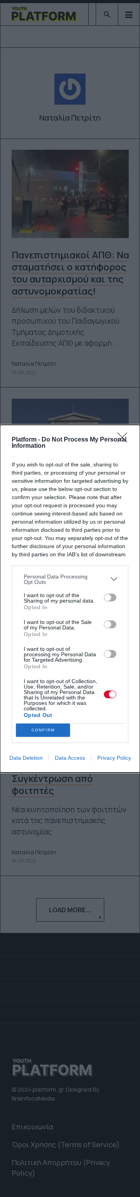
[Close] (124, 440)
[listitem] (70, 579)
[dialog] (70, 599)
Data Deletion (26, 758)
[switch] (110, 597)
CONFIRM (43, 730)
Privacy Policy (114, 758)
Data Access (70, 758)
